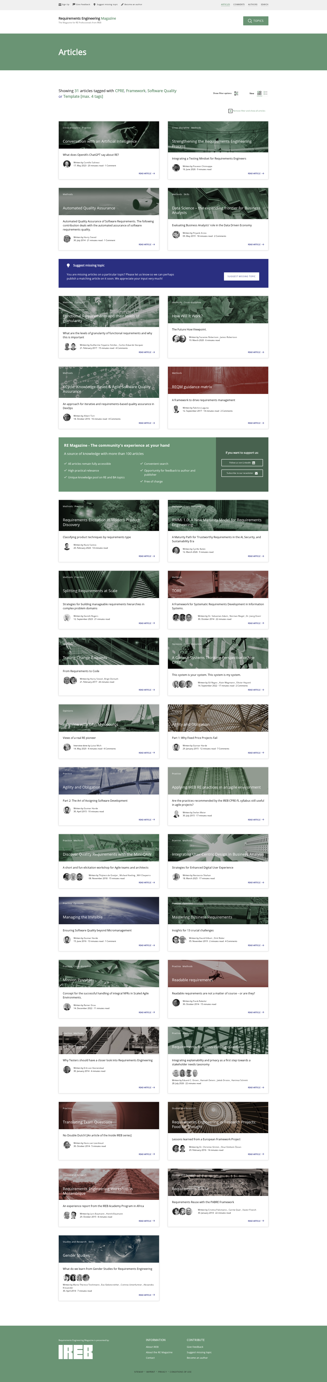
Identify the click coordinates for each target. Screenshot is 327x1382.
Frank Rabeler (200, 1001)
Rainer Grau (90, 1005)
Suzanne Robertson (209, 337)
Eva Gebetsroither (110, 1284)
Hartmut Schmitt (239, 1080)
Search (264, 4)
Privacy (162, 1371)
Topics (258, 21)
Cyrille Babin (199, 548)
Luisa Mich (96, 745)
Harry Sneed (90, 237)
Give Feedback (195, 1346)
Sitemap (138, 1371)
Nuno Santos (90, 544)
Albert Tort (89, 415)
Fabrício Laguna (201, 407)
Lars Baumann (97, 1213)
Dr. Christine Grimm (209, 1147)
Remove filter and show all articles (248, 110)
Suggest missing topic (242, 276)
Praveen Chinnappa (202, 166)
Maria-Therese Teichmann (86, 1284)
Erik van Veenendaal (94, 1068)
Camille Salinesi (92, 162)
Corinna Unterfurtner (131, 1284)
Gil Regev (213, 682)
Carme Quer (235, 1209)
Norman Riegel (237, 616)
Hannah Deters (208, 1080)
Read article (145, 173)
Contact (150, 1357)
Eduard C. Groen (190, 1080)
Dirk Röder (219, 938)
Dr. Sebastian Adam (218, 616)
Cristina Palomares (218, 1209)
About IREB (152, 1346)
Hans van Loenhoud (93, 1143)
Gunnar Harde (200, 745)
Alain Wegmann (227, 682)
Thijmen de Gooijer (109, 875)
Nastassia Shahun (202, 875)
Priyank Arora (200, 233)
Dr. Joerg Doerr (253, 616)
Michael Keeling (128, 875)
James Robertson (228, 337)
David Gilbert (206, 938)
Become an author (197, 1357)
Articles (225, 4)
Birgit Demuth (111, 678)
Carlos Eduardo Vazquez (131, 345)
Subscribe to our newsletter (240, 473)
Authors (253, 4)
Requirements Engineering (87, 20)
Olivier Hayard (243, 682)
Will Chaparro (144, 875)
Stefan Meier (199, 812)
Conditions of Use (180, 1371)
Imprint (150, 1371)
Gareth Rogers (91, 616)
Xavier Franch (249, 1209)
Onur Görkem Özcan (231, 1147)
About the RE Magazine (159, 1352)
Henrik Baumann (114, 1213)
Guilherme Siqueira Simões (104, 345)
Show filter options (222, 93)
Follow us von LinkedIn (240, 462)
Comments (239, 4)
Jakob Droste (223, 1080)
